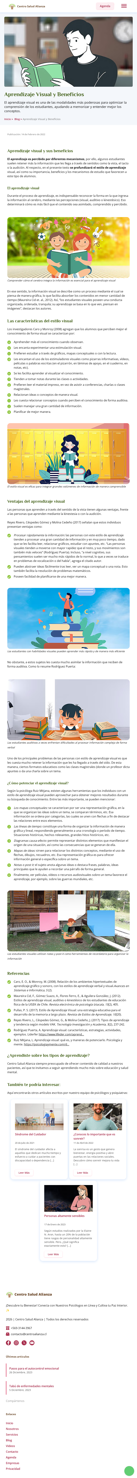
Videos (10, 1446)
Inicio (7, 119)
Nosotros (12, 1429)
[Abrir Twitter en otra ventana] (24, 1342)
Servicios (12, 1435)
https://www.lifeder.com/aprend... (61, 1034)
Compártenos (15, 1401)
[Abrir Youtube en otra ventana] (31, 1342)
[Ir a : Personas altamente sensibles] (68, 1198)
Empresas (12, 1463)
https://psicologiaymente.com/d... (46, 1044)
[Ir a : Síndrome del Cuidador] (39, 1116)
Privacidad (13, 1469)
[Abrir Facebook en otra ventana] (8, 1342)
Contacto (12, 1452)
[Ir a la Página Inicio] (12, 6)
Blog (17, 119)
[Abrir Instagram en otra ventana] (16, 1342)
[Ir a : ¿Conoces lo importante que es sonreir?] (97, 1116)
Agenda (11, 1457)
